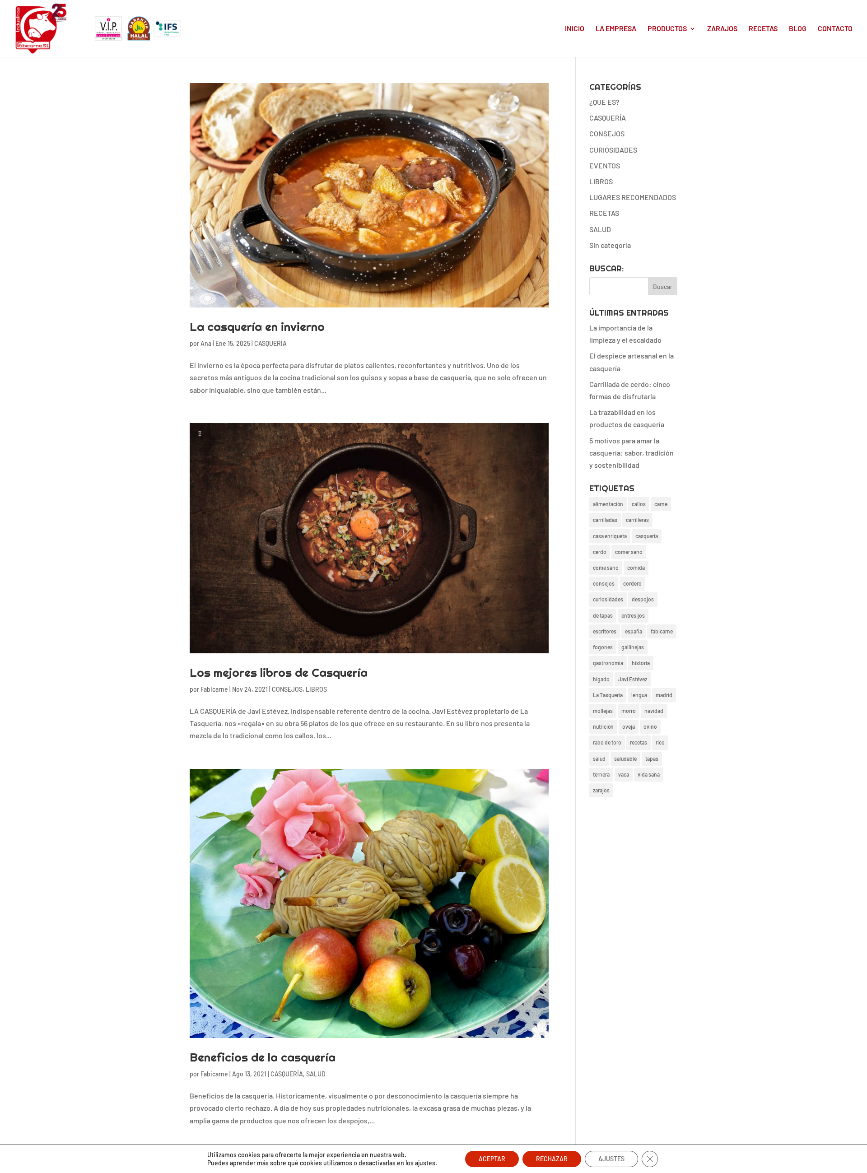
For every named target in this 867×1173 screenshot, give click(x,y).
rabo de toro (607, 742)
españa (633, 631)
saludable (625, 758)
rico (660, 742)
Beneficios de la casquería (263, 1057)
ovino (650, 726)
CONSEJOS (287, 689)
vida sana (649, 774)
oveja (628, 726)
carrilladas (605, 520)
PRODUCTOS (667, 29)
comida (636, 567)
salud (599, 758)
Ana (205, 343)
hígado (601, 679)
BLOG (797, 29)
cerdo (599, 552)
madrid (664, 695)
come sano (606, 567)
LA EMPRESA (616, 29)
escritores (604, 631)
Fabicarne (214, 689)
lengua (639, 695)
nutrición (603, 726)
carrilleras (637, 520)
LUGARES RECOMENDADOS (632, 197)
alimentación (608, 504)
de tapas (603, 615)
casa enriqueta (610, 536)
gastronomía (608, 663)
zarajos (601, 790)
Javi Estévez (632, 679)
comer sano (629, 552)
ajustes (425, 1163)
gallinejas (632, 647)
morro (628, 711)
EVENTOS (604, 165)
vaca (623, 774)
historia (641, 663)
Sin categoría (610, 245)
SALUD (316, 1074)
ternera (601, 774)
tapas (651, 758)
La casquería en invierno (257, 326)
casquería (646, 536)
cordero (632, 583)
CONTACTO (835, 29)
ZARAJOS (722, 29)
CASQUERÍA (270, 343)
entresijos (633, 615)
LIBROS (316, 689)
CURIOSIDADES (613, 149)
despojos (643, 599)
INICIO (574, 29)
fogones (603, 647)
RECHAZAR (552, 1159)
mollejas (603, 711)
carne (660, 504)
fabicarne (662, 631)
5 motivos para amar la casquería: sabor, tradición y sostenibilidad (631, 452)
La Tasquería (608, 695)
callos (639, 504)
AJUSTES (611, 1159)
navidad (653, 711)
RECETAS (763, 29)
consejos (604, 583)
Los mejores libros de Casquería (279, 672)
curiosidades (608, 599)
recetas (638, 742)
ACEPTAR (492, 1159)
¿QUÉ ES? (604, 102)
